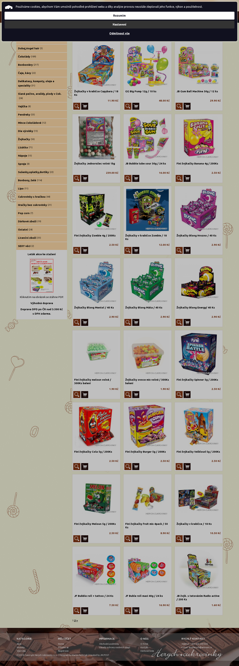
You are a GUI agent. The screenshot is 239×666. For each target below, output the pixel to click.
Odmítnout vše (119, 33)
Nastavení (119, 24)
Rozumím (119, 15)
